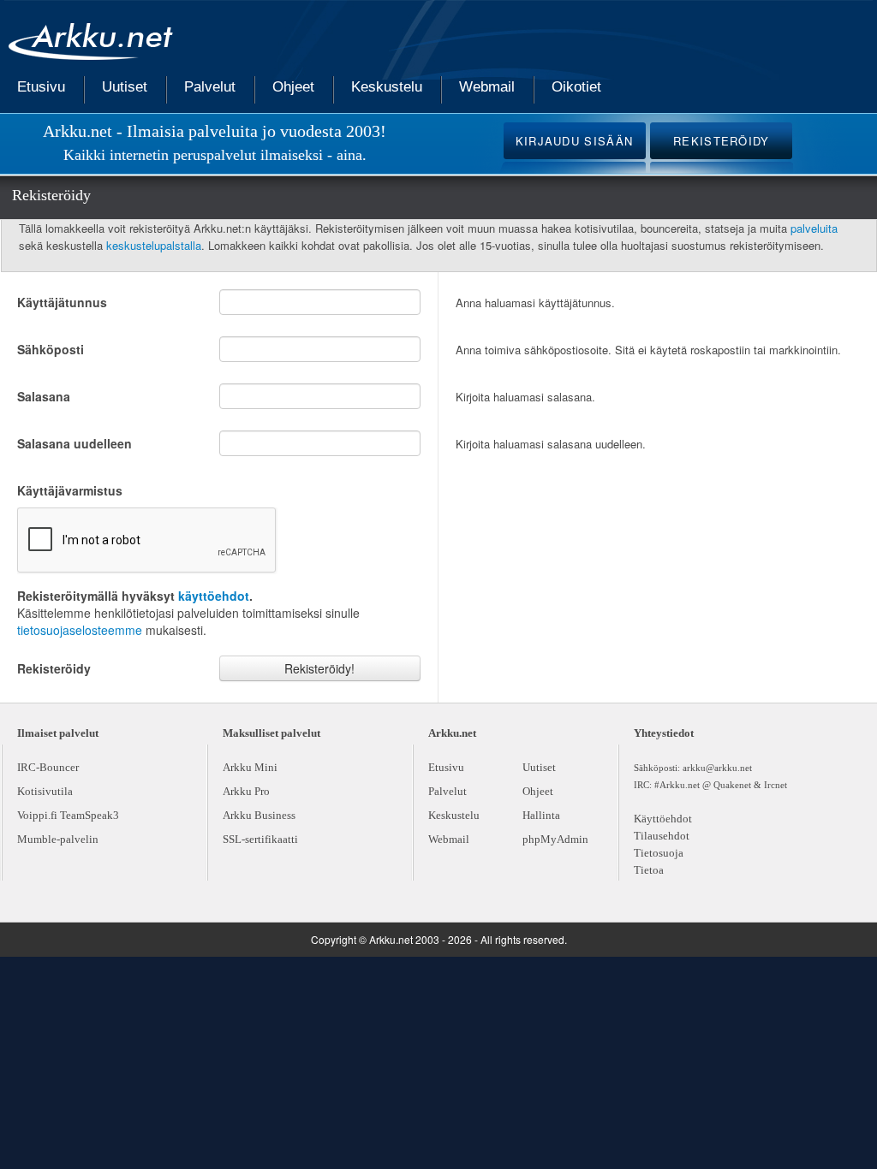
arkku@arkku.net (717, 768)
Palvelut (210, 87)
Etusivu (41, 87)
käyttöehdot (213, 595)
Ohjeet (293, 87)
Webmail (487, 87)
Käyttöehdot (663, 818)
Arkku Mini (250, 767)
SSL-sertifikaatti (260, 839)
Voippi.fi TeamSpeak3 (68, 815)
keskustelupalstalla (153, 245)
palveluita (814, 228)
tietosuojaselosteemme (79, 629)
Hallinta (541, 815)
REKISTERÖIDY (721, 141)
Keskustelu (386, 87)
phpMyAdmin (555, 839)
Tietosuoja (658, 852)
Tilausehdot (661, 835)
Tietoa (649, 869)
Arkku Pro (246, 791)
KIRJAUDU (575, 141)
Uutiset (124, 87)
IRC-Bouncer (48, 767)
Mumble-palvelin (57, 839)
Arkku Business (259, 815)
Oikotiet (576, 87)
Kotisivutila (45, 791)
